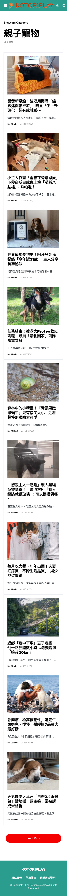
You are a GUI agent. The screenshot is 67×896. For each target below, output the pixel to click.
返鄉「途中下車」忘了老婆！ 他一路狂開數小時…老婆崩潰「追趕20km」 (33, 648)
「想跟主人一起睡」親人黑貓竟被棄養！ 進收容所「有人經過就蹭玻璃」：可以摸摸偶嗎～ (32, 492)
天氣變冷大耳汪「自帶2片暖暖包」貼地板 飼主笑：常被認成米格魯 (32, 801)
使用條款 (31, 877)
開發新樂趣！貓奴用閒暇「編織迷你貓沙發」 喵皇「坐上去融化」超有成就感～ (32, 106)
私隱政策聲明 (47, 877)
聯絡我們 (17, 877)
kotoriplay (33, 869)
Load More (33, 838)
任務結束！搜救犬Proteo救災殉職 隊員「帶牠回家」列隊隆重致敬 (32, 336)
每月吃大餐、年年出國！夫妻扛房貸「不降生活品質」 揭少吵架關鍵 (32, 571)
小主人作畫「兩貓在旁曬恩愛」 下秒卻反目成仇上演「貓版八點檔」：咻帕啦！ (34, 182)
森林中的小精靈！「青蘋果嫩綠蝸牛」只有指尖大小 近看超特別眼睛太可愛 (31, 413)
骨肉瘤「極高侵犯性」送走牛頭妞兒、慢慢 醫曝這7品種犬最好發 (32, 724)
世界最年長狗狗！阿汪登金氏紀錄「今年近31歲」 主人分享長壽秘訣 (32, 259)
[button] (6, 5)
